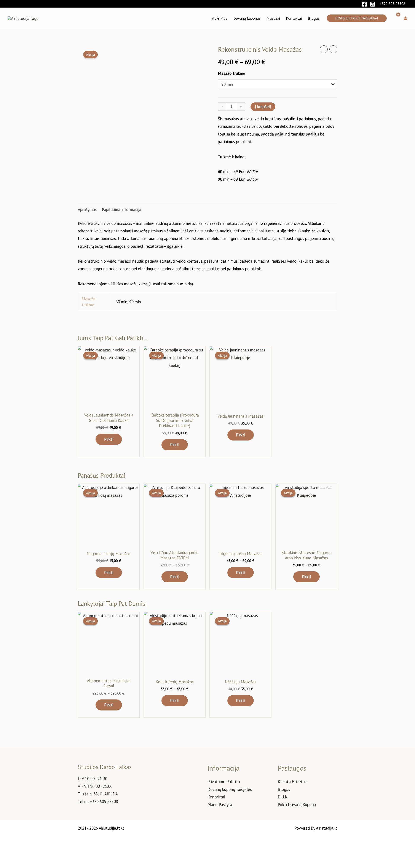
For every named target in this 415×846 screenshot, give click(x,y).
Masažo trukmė (231, 73)
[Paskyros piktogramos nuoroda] (405, 18)
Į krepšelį (263, 106)
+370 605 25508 (392, 3)
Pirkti (108, 439)
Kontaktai (216, 797)
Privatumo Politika (224, 781)
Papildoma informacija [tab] (121, 209)
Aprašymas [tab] (87, 209)
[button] (357, 18)
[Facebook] (364, 4)
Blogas (284, 789)
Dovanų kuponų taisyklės (230, 789)
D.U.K (282, 797)
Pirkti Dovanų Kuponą (297, 804)
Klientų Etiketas (292, 781)
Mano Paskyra (220, 804)
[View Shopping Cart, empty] (395, 18)
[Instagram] (372, 4)
